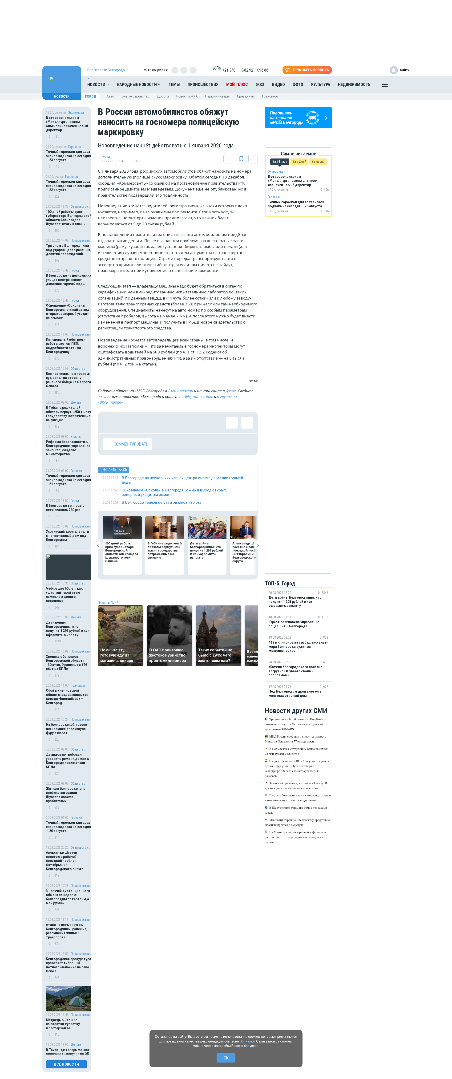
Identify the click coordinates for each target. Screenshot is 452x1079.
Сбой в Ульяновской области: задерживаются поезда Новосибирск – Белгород (67, 697)
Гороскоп (74, 147)
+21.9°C (229, 70)
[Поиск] (401, 84)
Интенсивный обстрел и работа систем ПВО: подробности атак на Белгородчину (65, 346)
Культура (320, 84)
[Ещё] (385, 86)
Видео (278, 84)
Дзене (231, 390)
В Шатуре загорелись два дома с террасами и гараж (297, 810)
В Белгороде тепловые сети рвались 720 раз (65, 508)
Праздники (245, 96)
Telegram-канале (199, 396)
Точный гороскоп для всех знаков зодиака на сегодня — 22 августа (68, 186)
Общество (78, 368)
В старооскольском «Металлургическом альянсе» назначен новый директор (67, 124)
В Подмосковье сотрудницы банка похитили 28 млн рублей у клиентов (296, 751)
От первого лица (81, 206)
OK (226, 1058)
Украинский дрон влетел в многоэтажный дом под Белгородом (67, 536)
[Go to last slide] (98, 545)
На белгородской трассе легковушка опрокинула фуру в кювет (66, 729)
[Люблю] (139, 423)
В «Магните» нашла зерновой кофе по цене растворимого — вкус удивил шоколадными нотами (296, 837)
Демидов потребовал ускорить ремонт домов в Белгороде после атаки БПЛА (67, 761)
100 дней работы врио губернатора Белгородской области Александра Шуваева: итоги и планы (68, 218)
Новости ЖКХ (187, 96)
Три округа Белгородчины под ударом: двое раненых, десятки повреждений (68, 250)
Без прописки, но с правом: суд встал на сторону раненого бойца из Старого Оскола (68, 380)
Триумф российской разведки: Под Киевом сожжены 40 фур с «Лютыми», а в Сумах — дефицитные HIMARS (295, 724)
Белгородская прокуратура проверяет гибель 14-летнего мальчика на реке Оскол (68, 965)
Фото (298, 84)
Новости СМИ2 (108, 603)
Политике (247, 1041)
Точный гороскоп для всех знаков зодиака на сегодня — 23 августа (68, 156)
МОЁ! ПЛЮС (237, 84)
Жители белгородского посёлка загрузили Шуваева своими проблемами (65, 795)
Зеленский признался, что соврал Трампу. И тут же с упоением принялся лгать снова (296, 785)
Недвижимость (354, 84)
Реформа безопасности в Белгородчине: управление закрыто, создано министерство (68, 448)
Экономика (76, 112)
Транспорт (270, 96)
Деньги (76, 402)
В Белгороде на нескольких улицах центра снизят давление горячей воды (68, 280)
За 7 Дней (299, 161)
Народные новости (137, 84)
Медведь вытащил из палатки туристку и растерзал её (63, 1024)
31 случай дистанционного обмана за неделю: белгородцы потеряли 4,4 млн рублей (68, 897)
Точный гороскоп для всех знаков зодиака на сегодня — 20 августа (68, 827)
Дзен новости (180, 390)
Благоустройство (135, 96)
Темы (174, 84)
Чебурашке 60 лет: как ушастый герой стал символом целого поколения (64, 595)
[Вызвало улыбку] (124, 423)
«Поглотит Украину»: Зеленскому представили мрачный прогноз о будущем (298, 822)
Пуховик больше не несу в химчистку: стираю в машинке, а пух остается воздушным (298, 798)
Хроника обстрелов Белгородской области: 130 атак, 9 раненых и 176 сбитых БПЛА (66, 663)
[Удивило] (154, 423)
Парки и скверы (217, 96)
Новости (96, 84)
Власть (76, 436)
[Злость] (185, 423)
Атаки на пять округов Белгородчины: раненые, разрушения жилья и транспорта (66, 931)
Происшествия (203, 84)
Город (90, 96)
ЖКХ (260, 84)
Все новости (66, 1064)
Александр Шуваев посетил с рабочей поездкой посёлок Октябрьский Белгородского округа (65, 861)
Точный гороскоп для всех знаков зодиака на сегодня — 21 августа (68, 480)
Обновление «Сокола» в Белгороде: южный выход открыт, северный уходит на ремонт (67, 312)
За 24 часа (279, 161)
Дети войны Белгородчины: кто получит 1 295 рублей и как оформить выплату (67, 629)
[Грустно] (170, 423)
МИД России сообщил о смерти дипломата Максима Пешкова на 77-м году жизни (295, 739)
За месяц (318, 161)
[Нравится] (108, 423)
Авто (110, 96)
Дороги (163, 96)
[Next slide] (258, 545)
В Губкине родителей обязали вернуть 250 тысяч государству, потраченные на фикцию (68, 414)
